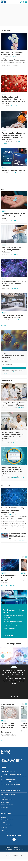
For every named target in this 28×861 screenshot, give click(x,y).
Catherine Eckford (15, 220)
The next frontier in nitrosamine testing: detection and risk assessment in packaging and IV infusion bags (13, 136)
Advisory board (5, 802)
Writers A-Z (17, 847)
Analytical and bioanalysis (8, 771)
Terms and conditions (7, 825)
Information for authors (7, 804)
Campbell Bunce (14, 56)
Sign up (13, 368)
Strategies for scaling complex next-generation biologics (12, 53)
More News (3, 325)
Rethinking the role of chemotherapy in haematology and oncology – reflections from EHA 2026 (13, 100)
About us (3, 817)
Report (4, 168)
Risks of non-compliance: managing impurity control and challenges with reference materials (13, 435)
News (3, 211)
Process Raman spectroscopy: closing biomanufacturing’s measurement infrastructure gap (17, 536)
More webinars (4, 741)
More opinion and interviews (8, 585)
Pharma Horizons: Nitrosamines (13, 170)
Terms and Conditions (14, 371)
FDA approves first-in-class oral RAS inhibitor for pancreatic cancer (13, 215)
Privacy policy (4, 827)
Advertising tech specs (7, 799)
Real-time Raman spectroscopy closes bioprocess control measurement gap (12, 509)
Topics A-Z (9, 847)
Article (3, 94)
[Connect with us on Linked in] (14, 839)
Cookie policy (4, 830)
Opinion (3, 573)
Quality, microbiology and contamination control (14, 776)
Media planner (5, 797)
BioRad (22, 732)
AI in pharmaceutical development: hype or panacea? (9, 577)
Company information (7, 819)
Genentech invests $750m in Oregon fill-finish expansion (12, 316)
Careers (3, 822)
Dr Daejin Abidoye (15, 105)
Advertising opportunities (8, 794)
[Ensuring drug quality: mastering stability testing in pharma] (14, 696)
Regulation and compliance (8, 779)
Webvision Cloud (18, 855)
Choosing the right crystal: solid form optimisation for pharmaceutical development (7, 727)
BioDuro (3, 737)
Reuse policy (4, 807)
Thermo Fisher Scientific (18, 477)
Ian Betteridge (12, 514)
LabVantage (21, 407)
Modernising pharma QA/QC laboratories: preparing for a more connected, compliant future (12, 470)
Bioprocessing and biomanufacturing (11, 774)
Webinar (17, 667)
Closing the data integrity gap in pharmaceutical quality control (14, 403)
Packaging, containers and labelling (10, 784)
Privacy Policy (5, 373)
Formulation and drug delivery (9, 782)
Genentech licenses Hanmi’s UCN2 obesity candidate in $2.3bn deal (12, 249)
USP (13, 442)
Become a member (8, 635)
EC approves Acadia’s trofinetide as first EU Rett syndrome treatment (14, 283)
